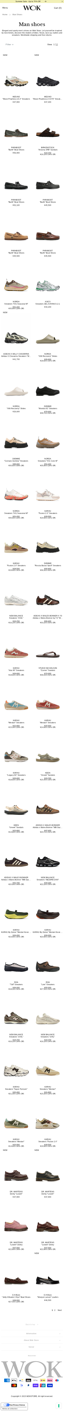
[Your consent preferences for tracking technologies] (59, 1406)
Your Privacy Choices (17, 1405)
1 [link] (52, 1310)
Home (4, 15)
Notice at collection (9, 1409)
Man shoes (17, 15)
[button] (58, 8)
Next (60, 1310)
